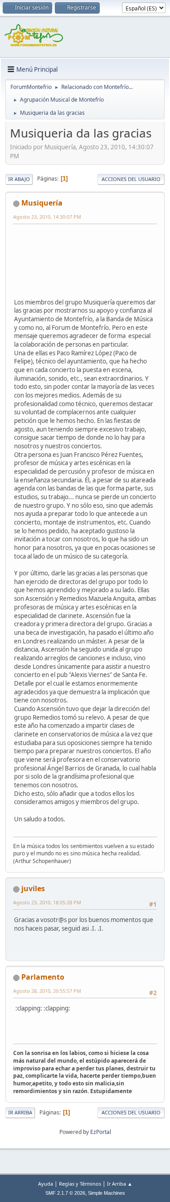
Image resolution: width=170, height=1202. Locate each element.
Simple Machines (106, 1193)
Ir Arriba (20, 1112)
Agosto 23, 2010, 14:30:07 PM (47, 216)
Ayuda (45, 1183)
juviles (33, 888)
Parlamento (42, 977)
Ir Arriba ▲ (119, 1183)
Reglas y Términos (80, 1183)
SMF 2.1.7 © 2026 (65, 1193)
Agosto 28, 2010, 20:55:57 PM (47, 990)
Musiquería (42, 203)
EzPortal (100, 1132)
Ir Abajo (19, 179)
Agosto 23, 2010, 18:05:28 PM (47, 902)
